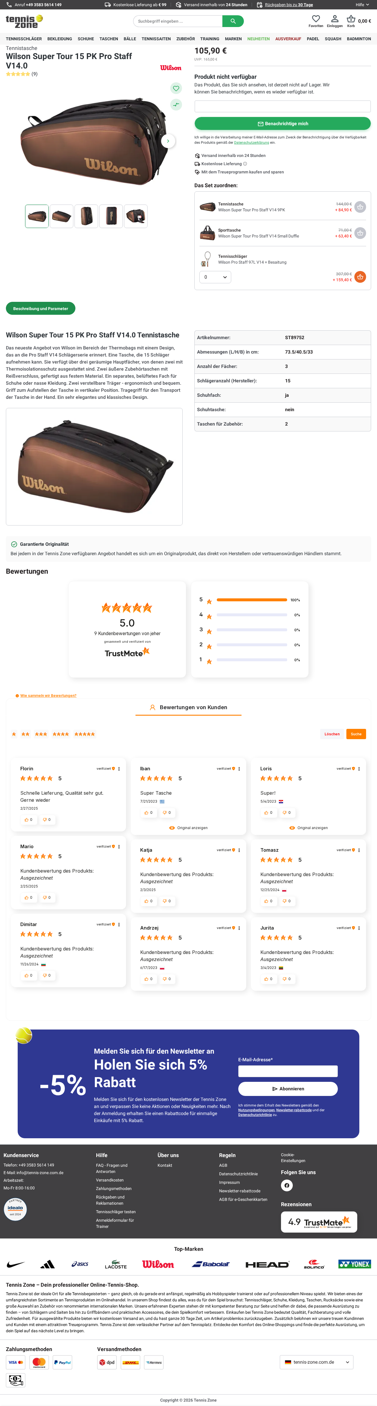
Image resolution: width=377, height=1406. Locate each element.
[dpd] (107, 1362)
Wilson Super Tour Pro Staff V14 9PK (251, 209)
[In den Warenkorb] (360, 277)
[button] (17, 696)
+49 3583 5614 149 (44, 4)
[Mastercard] (39, 1362)
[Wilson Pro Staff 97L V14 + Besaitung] (207, 259)
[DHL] (130, 1362)
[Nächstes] (168, 141)
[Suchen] (233, 21)
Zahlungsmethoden (114, 1188)
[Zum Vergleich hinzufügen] (176, 105)
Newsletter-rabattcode (294, 1110)
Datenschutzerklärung (251, 142)
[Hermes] (153, 1362)
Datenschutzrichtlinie (255, 1115)
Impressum (229, 1182)
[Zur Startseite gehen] (24, 21)
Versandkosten (110, 1180)
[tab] (40, 308)
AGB (223, 1165)
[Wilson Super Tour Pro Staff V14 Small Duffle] (207, 232)
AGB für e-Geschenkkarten (243, 1199)
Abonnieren (292, 1089)
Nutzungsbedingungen (256, 1110)
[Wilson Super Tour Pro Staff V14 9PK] (207, 206)
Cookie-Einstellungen (287, 1157)
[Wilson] (171, 67)
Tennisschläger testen (116, 1211)
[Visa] (15, 1362)
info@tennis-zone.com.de (39, 1172)
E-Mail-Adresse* (255, 1059)
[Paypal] (62, 1362)
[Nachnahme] (15, 1380)
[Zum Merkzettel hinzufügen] (176, 88)
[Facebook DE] (287, 1185)
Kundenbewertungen (127, 633)
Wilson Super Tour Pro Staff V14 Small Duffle (258, 236)
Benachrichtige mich (286, 123)
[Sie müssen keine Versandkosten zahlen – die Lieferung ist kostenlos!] (246, 163)
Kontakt (165, 1165)
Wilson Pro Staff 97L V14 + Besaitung (252, 262)
